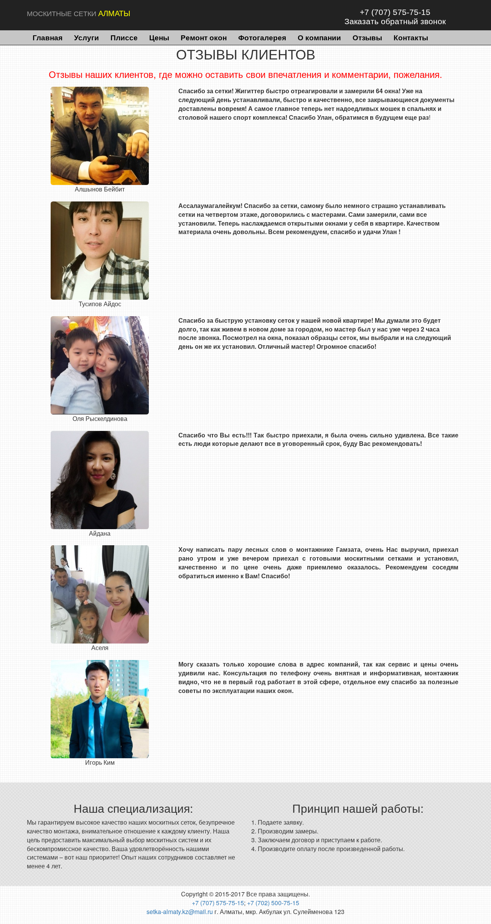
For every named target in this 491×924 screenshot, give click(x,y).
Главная (48, 37)
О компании (319, 37)
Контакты (411, 37)
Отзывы (367, 37)
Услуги (86, 37)
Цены (159, 37)
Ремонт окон (204, 37)
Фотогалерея (262, 37)
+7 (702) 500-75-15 (273, 902)
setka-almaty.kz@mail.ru (180, 911)
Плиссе (124, 37)
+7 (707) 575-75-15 (395, 12)
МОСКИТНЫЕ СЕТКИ (78, 13)
